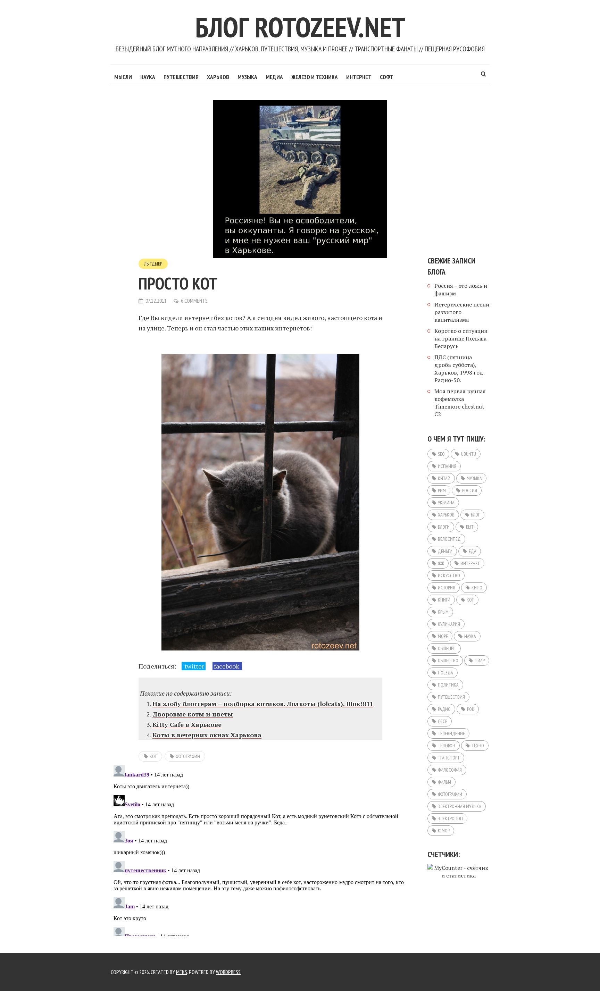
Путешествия (181, 77)
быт (470, 527)
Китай (444, 478)
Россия (469, 490)
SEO (441, 454)
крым (443, 612)
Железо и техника (314, 77)
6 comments (194, 300)
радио (444, 709)
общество (448, 660)
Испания (447, 466)
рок (470, 709)
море (443, 636)
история (446, 588)
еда (472, 551)
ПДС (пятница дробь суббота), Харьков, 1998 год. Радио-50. (459, 368)
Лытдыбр (153, 264)
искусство (449, 575)
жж (441, 563)
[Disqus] (260, 849)
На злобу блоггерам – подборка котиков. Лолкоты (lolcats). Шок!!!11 (262, 703)
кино (477, 588)
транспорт (449, 758)
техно (478, 745)
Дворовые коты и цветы (192, 714)
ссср (442, 721)
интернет (470, 563)
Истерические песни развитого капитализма (461, 312)
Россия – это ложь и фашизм (460, 289)
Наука (147, 77)
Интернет (359, 77)
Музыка (247, 77)
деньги (445, 551)
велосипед (449, 539)
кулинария (449, 624)
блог (475, 515)
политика (448, 685)
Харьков (218, 77)
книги (444, 600)
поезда (445, 673)
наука (470, 636)
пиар (480, 660)
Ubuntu (468, 454)
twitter (194, 666)
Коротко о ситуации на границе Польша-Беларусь (461, 338)
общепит (447, 648)
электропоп (450, 818)
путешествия (451, 697)
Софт (386, 77)
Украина (446, 502)
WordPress (228, 971)
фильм (444, 782)
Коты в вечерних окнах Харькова (206, 735)
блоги (444, 527)
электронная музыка (459, 806)
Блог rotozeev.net (300, 27)
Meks (181, 971)
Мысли (123, 77)
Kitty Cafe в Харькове (187, 724)
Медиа (274, 77)
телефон (446, 745)
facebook (227, 666)
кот (153, 756)
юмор (444, 831)
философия (450, 770)
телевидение (451, 733)
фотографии (188, 756)
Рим (442, 490)
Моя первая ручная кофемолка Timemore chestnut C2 (460, 402)
